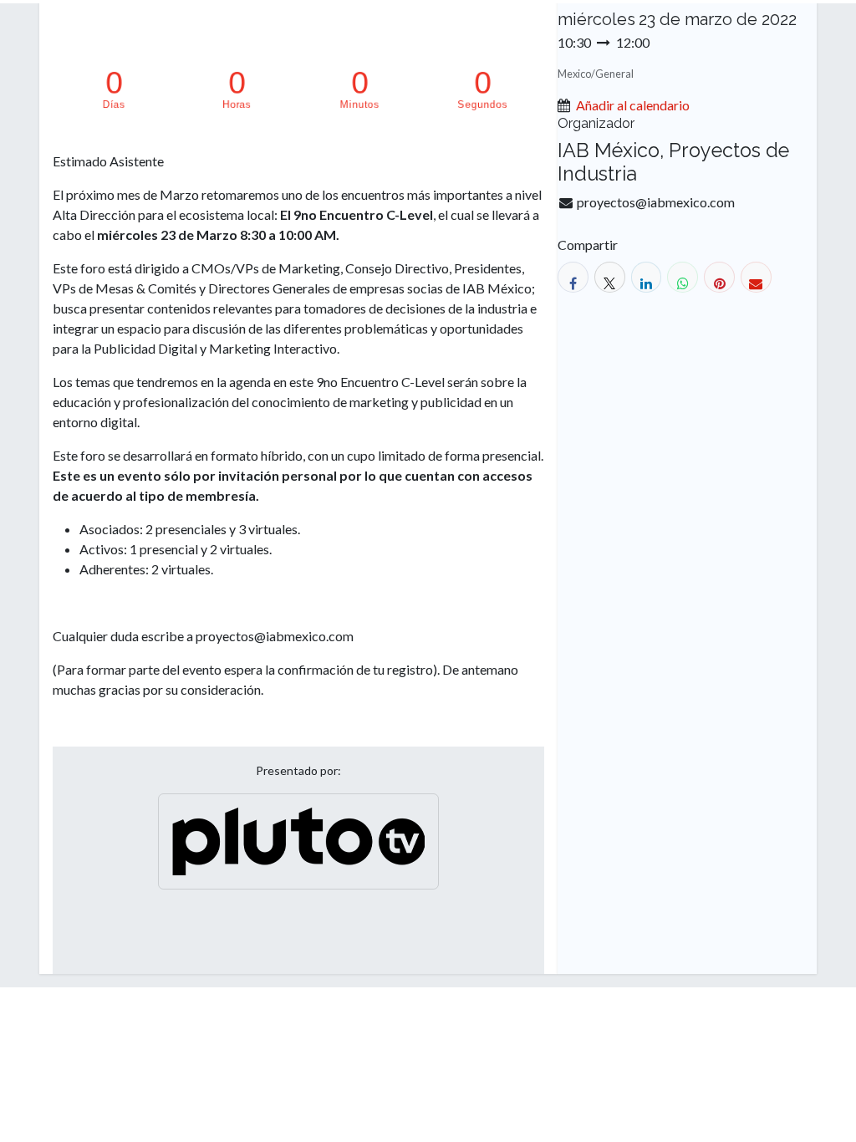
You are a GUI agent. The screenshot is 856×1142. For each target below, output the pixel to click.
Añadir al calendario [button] (633, 105)
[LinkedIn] (646, 277)
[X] (609, 277)
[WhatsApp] (682, 277)
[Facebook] (573, 277)
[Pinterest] (719, 277)
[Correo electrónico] (756, 277)
